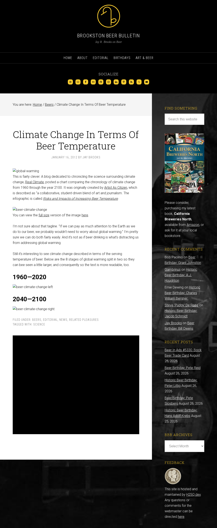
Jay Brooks (173, 323)
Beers (36, 319)
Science (39, 324)
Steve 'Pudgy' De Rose (181, 305)
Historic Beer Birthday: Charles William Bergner (182, 292)
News (63, 319)
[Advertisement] (76, 384)
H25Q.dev (193, 495)
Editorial (50, 319)
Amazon (193, 225)
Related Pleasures (84, 319)
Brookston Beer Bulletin (108, 36)
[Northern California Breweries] (184, 192)
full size (44, 215)
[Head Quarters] (173, 484)
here (85, 215)
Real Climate (34, 182)
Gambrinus (173, 270)
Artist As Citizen (115, 188)
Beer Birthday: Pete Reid (182, 368)
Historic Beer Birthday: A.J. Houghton (181, 275)
